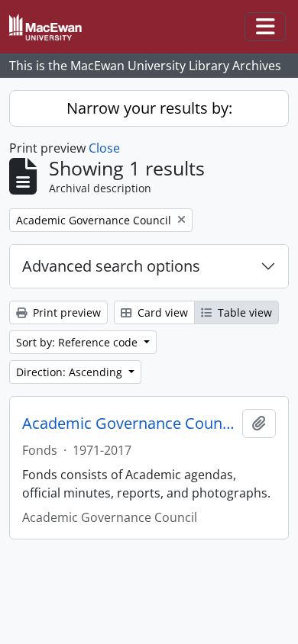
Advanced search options (111, 266)
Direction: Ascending (70, 372)
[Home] (51, 27)
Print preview (65, 312)
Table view (243, 312)
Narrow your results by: (149, 108)
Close (104, 148)
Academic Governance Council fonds (129, 423)
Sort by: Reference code (78, 342)
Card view (161, 312)
